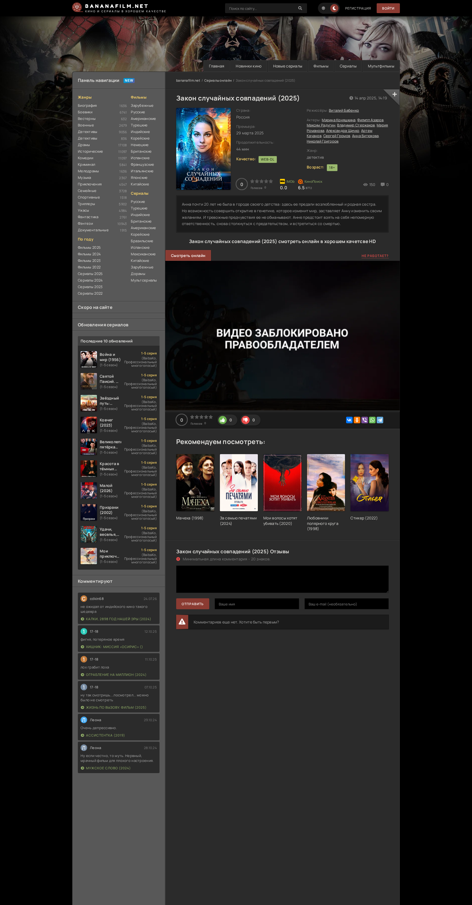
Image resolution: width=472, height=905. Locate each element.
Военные (86, 125)
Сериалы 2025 (90, 273)
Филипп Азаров (370, 119)
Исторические (90, 151)
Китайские (140, 184)
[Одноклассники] (357, 420)
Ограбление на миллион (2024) (116, 674)
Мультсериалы (144, 280)
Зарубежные (142, 105)
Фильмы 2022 (89, 267)
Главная (216, 66)
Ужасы (83, 210)
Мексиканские (143, 254)
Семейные (87, 190)
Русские (138, 112)
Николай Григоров (322, 141)
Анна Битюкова (365, 135)
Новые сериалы (287, 66)
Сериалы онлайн (218, 80)
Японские (139, 177)
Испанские (140, 157)
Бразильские (142, 240)
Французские (142, 164)
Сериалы (348, 66)
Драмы (84, 144)
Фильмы (321, 66)
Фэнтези (85, 223)
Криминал (86, 164)
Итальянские (142, 170)
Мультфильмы (381, 66)
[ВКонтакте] (349, 420)
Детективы (88, 131)
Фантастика (88, 216)
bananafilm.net (188, 80)
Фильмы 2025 (89, 247)
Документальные (93, 229)
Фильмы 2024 (89, 254)
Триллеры (86, 203)
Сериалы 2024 (90, 280)
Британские (141, 151)
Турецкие (139, 125)
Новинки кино (248, 66)
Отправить (193, 604)
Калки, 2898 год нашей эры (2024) (118, 619)
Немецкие (140, 144)
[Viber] (364, 420)
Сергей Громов (336, 135)
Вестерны (87, 118)
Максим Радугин (321, 125)
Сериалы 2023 (90, 286)
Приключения (90, 184)
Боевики (85, 112)
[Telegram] (380, 420)
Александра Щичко (342, 130)
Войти (388, 8)
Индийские (140, 131)
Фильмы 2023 (89, 260)
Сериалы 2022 (90, 293)
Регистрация (358, 8)
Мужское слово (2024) (108, 768)
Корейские (140, 138)
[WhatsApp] (372, 420)
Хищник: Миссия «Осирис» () (114, 646)
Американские (143, 118)
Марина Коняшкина (338, 119)
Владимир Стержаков (356, 125)
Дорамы (138, 273)
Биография (87, 105)
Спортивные (89, 197)
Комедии (85, 157)
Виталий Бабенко (344, 110)
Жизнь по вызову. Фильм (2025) (116, 707)
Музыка (84, 177)
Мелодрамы (88, 170)
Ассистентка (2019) (105, 735)
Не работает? (375, 255)
